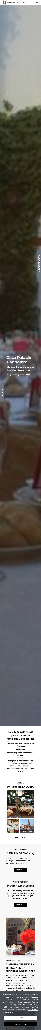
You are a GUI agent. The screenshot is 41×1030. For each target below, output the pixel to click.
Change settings (20, 1024)
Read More (20, 870)
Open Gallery (20, 837)
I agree (20, 1018)
